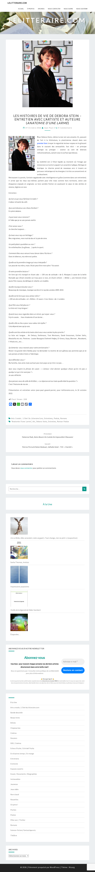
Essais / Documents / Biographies (23, 774)
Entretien (52, 421)
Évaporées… (15, 634)
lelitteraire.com (17, 2)
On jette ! (14, 804)
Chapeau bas (15, 728)
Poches (13, 810)
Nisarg (72, 867)
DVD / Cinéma (15, 743)
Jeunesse (14, 784)
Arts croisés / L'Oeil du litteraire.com (27, 418)
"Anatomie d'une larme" (21, 421)
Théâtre (13, 835)
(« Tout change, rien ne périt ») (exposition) (43, 538)
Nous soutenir (81, 9)
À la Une (13, 702)
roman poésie (63, 421)
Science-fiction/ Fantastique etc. (23, 830)
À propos (30, 9)
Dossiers (13, 738)
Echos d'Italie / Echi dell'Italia (22, 748)
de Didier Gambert (25, 610)
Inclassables (15, 779)
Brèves (13, 723)
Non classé (14, 794)
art (34, 421)
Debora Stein (41, 421)
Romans (63, 418)
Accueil (21, 9)
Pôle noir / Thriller (17, 820)
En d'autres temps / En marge (22, 753)
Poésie (56, 418)
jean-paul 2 (49, 128)
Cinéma (13, 733)
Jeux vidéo (14, 789)
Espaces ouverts (16, 769)
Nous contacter (54, 9)
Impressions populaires (19, 586)
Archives (41, 9)
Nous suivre (68, 9)
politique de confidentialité (49, 671)
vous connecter (26, 468)
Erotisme (14, 764)
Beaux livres (15, 717)
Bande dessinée (16, 712)
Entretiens (48, 418)
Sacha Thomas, (19, 562)
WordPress (55, 867)
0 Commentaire (65, 128)
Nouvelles (14, 799)
